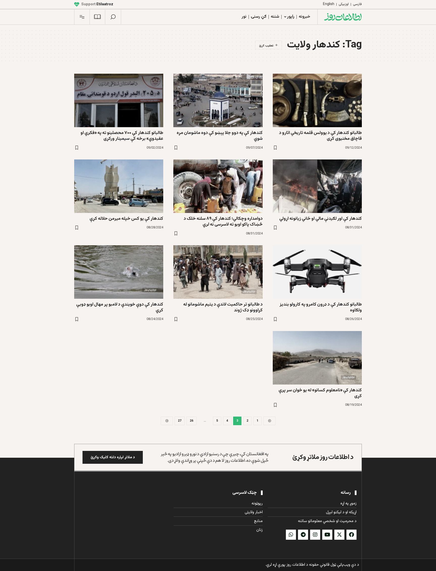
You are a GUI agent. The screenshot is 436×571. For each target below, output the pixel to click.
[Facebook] (351, 535)
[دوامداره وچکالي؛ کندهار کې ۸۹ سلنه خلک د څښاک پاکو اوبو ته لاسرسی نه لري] (217, 186)
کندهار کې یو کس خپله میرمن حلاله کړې (126, 218)
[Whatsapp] (291, 535)
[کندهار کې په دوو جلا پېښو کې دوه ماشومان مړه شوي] (217, 100)
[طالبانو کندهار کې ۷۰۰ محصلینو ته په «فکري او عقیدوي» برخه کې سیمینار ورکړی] (118, 100)
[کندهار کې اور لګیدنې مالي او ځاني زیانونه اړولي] (317, 186)
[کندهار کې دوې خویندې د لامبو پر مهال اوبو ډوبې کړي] (118, 272)
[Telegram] (303, 535)
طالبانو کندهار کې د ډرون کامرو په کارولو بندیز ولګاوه (321, 307)
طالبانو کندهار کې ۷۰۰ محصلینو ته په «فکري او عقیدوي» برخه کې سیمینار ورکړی (121, 135)
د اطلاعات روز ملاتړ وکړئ (322, 457)
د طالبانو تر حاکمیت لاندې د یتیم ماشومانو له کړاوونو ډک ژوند (223, 307)
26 (191, 421)
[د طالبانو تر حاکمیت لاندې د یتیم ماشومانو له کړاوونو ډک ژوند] (217, 272)
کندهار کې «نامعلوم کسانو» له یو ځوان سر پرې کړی (320, 393)
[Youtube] (327, 535)
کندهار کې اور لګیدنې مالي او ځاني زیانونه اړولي (320, 218)
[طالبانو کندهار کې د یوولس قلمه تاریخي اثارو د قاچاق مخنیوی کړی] (317, 100)
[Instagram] (315, 535)
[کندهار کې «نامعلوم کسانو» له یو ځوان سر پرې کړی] (317, 358)
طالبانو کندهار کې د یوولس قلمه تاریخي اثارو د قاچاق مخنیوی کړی (320, 135)
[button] (113, 17)
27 (179, 421)
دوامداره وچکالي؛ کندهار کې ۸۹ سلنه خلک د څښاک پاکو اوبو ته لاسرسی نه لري (223, 221)
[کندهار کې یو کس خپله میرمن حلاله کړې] (118, 186)
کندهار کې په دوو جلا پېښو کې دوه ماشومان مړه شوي (220, 135)
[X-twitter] (339, 535)
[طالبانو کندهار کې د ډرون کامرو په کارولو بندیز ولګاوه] (317, 272)
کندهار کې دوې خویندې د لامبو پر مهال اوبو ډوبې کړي (119, 307)
